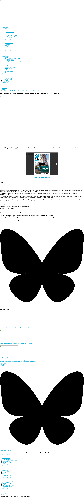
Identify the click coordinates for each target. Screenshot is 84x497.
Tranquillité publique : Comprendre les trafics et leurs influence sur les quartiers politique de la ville (20, 327)
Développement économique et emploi (12, 29)
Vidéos (6, 46)
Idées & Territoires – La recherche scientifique (14, 33)
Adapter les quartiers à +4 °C (6, 357)
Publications (7, 47)
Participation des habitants (10, 36)
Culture (6, 28)
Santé (6, 40)
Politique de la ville (8, 37)
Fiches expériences (8, 49)
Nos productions (5, 45)
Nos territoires (5, 51)
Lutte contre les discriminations (11, 35)
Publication (4, 88)
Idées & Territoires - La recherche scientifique (30, 90)
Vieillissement (7, 44)
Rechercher (2, 84)
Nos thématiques (5, 27)
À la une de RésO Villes (7, 90)
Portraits (6, 48)
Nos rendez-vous (5, 53)
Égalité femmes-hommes (9, 32)
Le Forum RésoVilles (6, 454)
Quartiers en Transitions (9, 39)
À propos (4, 455)
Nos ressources (5, 54)
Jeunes (3, 89)
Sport (6, 41)
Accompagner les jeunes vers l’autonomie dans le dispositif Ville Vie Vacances (16, 343)
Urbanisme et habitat (9, 43)
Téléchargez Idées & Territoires (42, 177)
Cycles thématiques (8, 50)
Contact (3, 473)
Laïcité (6, 34)
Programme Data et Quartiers (10, 38)
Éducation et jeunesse (9, 30)
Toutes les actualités (6, 458)
